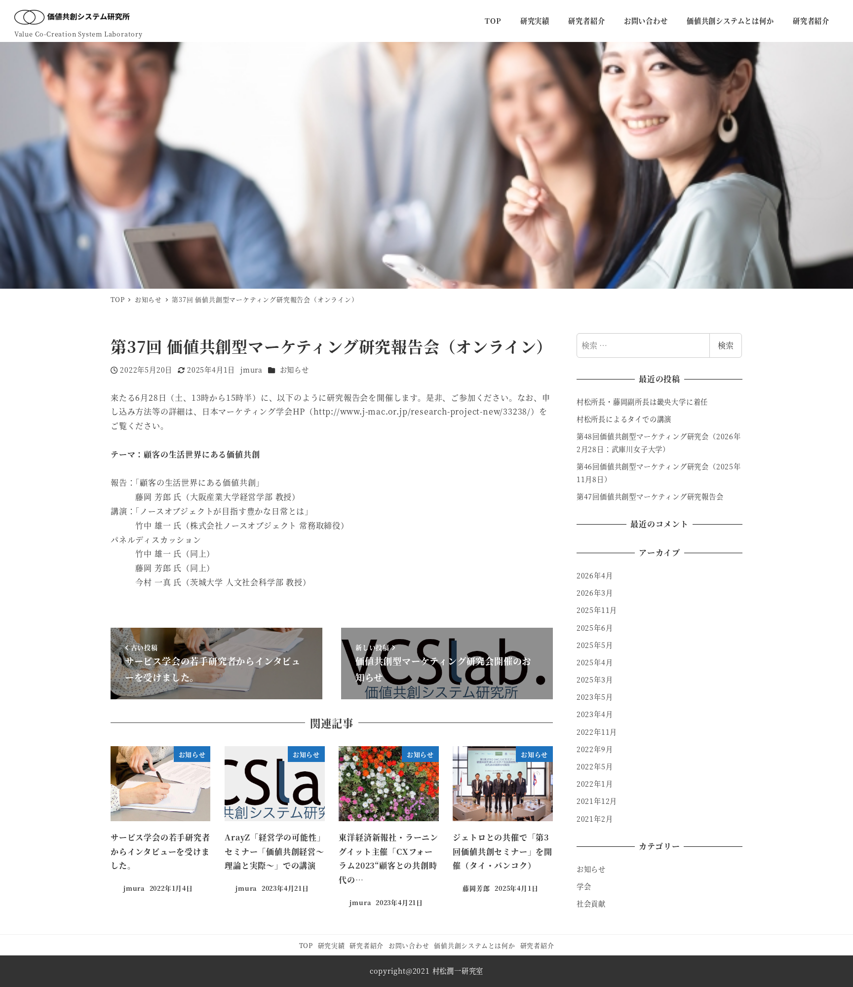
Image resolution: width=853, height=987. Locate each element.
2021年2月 (595, 819)
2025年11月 (597, 610)
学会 (584, 886)
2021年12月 (597, 801)
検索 (726, 345)
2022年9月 (595, 749)
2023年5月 (595, 697)
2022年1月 (595, 784)
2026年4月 (595, 575)
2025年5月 (595, 645)
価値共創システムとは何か (474, 945)
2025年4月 (595, 662)
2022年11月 (597, 732)
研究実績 (331, 945)
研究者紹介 (366, 945)
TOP (306, 945)
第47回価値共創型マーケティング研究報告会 (650, 496)
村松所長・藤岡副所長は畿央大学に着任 (642, 402)
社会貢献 (591, 904)
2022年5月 (595, 766)
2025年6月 (595, 628)
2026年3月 (595, 593)
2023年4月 (595, 714)
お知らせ (294, 370)
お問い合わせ (408, 945)
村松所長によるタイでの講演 (624, 419)
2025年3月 (595, 679)
